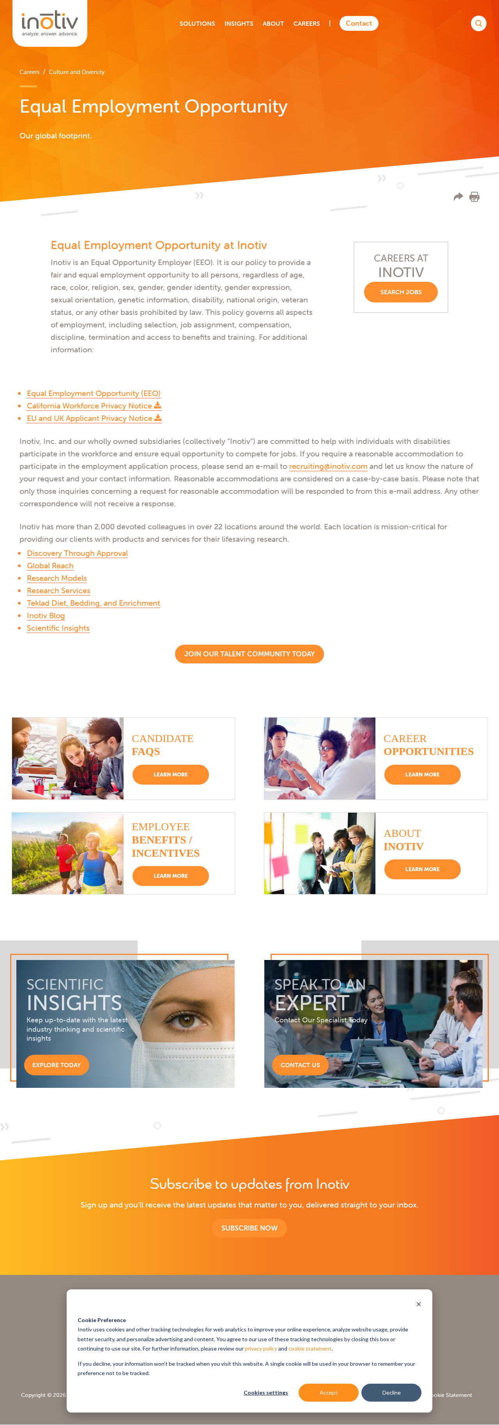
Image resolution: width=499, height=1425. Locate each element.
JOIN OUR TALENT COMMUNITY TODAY (249, 653)
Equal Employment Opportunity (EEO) (94, 393)
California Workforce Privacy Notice (90, 405)
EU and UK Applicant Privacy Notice (90, 418)
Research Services (58, 590)
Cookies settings (266, 1392)
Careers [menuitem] (29, 72)
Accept (329, 1392)
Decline (391, 1392)
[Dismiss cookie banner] (418, 1305)
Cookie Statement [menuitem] (449, 1394)
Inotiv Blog (46, 615)
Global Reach (50, 565)
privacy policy (261, 1348)
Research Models (57, 578)
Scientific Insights (58, 628)
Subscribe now (249, 1227)
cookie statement (310, 1348)
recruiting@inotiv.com (328, 466)
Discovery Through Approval (77, 553)
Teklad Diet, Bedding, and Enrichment (93, 603)
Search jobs (401, 292)
